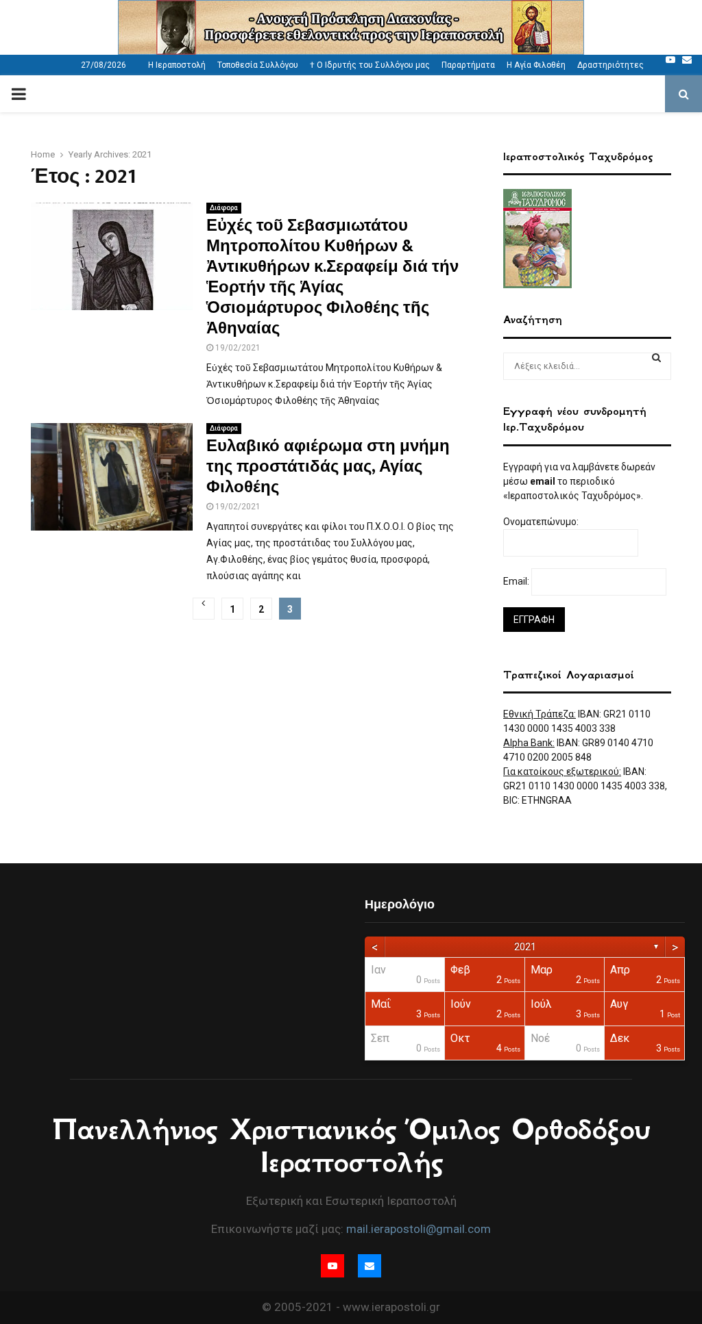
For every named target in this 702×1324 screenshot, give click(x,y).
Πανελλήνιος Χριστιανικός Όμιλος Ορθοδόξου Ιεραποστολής (351, 1146)
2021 (525, 946)
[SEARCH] (656, 357)
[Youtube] (670, 59)
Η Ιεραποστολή (177, 65)
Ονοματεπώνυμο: (542, 521)
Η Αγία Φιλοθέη (536, 65)
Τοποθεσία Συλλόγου (257, 65)
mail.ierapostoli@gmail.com (418, 1229)
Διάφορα (224, 208)
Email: (517, 581)
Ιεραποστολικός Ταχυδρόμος (578, 156)
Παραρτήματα (468, 65)
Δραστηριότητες (610, 65)
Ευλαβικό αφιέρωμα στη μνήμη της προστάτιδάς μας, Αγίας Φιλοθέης (328, 467)
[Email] (687, 59)
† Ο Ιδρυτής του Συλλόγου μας (370, 65)
